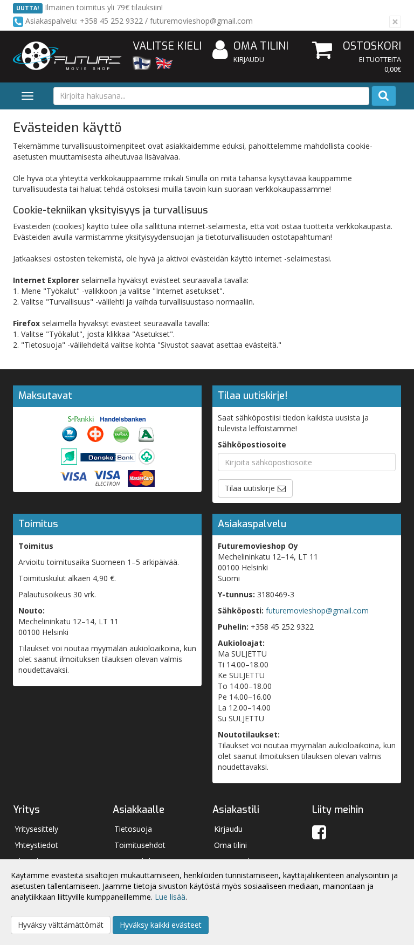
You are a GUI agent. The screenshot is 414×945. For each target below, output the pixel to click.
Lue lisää (170, 897)
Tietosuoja (133, 829)
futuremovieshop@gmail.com (317, 610)
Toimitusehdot (139, 845)
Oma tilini (260, 46)
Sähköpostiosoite (252, 444)
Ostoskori (372, 46)
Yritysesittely (36, 829)
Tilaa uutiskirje (250, 488)
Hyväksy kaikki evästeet (161, 925)
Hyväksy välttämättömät (61, 925)
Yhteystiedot (36, 845)
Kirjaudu (248, 59)
